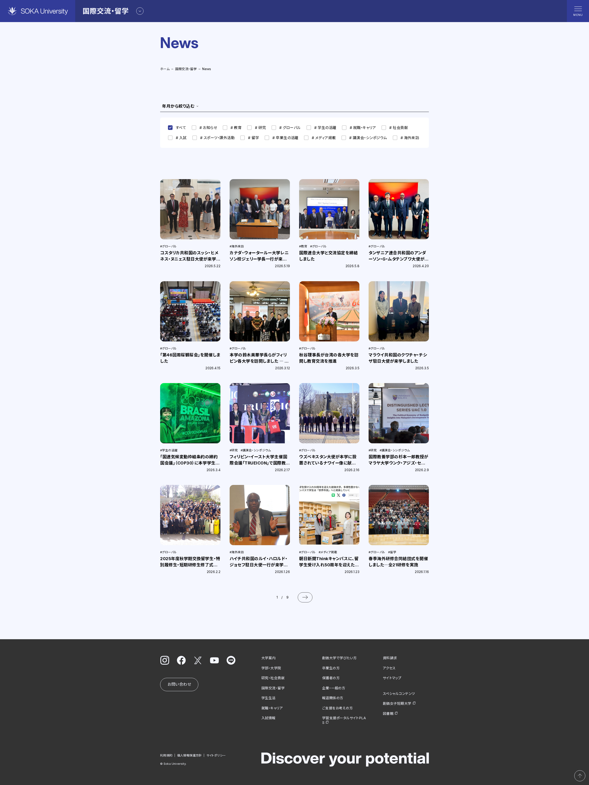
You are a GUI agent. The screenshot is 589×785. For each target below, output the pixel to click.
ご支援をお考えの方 (337, 708)
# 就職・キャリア (363, 127)
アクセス (389, 668)
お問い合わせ (179, 684)
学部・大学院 (271, 668)
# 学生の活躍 (325, 127)
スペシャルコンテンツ (399, 693)
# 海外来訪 (410, 137)
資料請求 (390, 658)
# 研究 (260, 127)
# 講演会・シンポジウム (368, 137)
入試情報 (268, 718)
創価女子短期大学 (397, 703)
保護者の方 (331, 678)
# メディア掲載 (324, 137)
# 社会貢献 (398, 127)
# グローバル (290, 127)
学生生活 (268, 698)
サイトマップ (392, 678)
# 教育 (236, 127)
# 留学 (253, 137)
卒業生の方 (331, 668)
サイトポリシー (216, 755)
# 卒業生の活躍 (285, 137)
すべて (181, 127)
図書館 (388, 713)
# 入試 (181, 137)
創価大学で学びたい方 (339, 658)
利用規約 (166, 755)
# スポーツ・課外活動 (217, 137)
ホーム (165, 69)
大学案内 (268, 658)
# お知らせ (208, 127)
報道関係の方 (332, 698)
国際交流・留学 (186, 69)
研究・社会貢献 (273, 678)
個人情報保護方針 (189, 755)
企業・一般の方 (333, 688)
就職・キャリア (272, 708)
